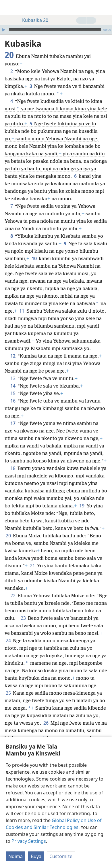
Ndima (15, 856)
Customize (60, 856)
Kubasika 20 (35, 20)
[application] (56, 29)
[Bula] (3, 29)
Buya (36, 856)
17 (13, 423)
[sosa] (104, 7)
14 (13, 386)
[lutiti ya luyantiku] (8, 7)
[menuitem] (8, 7)
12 (13, 356)
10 (35, 258)
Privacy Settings (28, 841)
